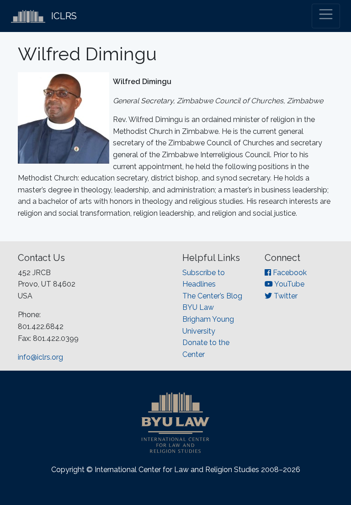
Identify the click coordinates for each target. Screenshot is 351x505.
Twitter (285, 296)
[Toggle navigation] (326, 16)
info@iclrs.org (40, 357)
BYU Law (198, 307)
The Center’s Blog (212, 296)
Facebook (289, 272)
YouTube (288, 284)
